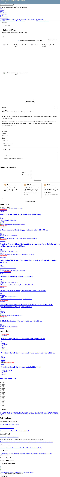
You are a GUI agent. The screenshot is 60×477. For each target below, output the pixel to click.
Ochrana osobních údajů (15, 472)
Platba (21, 447)
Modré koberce (36, 412)
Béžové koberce (21, 413)
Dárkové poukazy (18, 453)
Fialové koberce (44, 412)
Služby (1, 453)
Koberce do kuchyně (39, 413)
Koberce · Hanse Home (9, 412)
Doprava (8, 447)
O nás (9, 453)
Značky (12, 453)
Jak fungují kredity (37, 447)
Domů (1, 20)
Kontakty (5, 453)
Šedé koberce (51, 412)
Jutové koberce (13, 413)
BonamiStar (6, 455)
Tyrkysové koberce (29, 413)
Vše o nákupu (3, 447)
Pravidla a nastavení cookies (27, 472)
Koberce (22, 20)
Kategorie (5, 20)
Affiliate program (42, 453)
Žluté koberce (24, 412)
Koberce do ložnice (48, 413)
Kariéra (23, 453)
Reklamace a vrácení (15, 447)
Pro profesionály (29, 453)
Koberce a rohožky (11, 20)
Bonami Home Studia (28, 447)
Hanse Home (18, 412)
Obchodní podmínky (5, 472)
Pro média (35, 453)
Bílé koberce (30, 412)
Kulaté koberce (6, 413)
